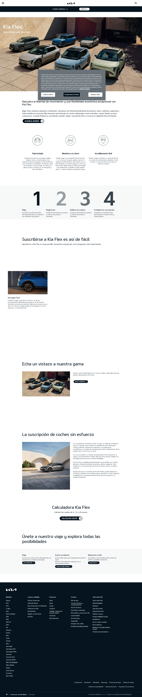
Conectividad (75, 615)
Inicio (51, 600)
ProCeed (9, 673)
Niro (7, 635)
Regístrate (93, 562)
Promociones (75, 618)
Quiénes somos (98, 614)
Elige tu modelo (80, 381)
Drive (51, 603)
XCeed (8, 641)
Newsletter (87, 682)
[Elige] (33, 199)
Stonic (8, 633)
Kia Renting (31, 611)
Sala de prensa (98, 608)
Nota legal (104, 682)
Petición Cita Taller (77, 624)
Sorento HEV (10, 657)
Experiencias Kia (98, 611)
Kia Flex (30, 616)
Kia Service (74, 600)
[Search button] (136, 3)
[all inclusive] (37, 139)
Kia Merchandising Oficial (79, 626)
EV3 (7, 606)
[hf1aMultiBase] (57, 199)
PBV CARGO (10, 665)
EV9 (7, 625)
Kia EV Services (76, 607)
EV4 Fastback (10, 614)
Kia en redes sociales (100, 622)
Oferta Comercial (33, 600)
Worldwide (96, 682)
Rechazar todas (95, 94)
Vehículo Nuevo (33, 603)
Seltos (8, 668)
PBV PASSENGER (11, 662)
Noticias (95, 606)
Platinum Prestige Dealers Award (101, 628)
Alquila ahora (32, 121)
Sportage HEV (10, 649)
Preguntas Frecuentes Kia (126, 686)
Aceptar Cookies (48, 94)
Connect (52, 608)
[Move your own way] (70, 139)
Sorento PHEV (11, 660)
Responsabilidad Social (100, 616)
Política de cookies (128, 682)
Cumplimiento (78, 682)
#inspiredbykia (97, 603)
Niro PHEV (9, 676)
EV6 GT (8, 622)
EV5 (7, 619)
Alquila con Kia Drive (34, 614)
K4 (7, 627)
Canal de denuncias (111, 686)
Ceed (7, 638)
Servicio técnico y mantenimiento (77, 604)
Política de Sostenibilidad (96, 686)
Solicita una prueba (63, 566)
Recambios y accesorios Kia (80, 613)
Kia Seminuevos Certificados (37, 606)
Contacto (52, 615)
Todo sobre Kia (98, 600)
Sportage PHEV (11, 652)
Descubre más (28, 562)
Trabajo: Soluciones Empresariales (55, 612)
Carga (51, 606)
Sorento (8, 654)
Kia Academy (97, 625)
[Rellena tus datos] (81, 199)
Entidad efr (96, 619)
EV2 (7, 603)
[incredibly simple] (103, 139)
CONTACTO (83, 9)
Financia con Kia (33, 608)
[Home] (6, 694)
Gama (8, 600)
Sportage (9, 646)
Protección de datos (115, 682)
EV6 (7, 616)
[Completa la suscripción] (105, 199)
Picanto (8, 630)
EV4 (7, 611)
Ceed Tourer (10, 670)
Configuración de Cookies (71, 94)
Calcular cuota (69, 518)
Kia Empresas (54, 618)
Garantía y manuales (78, 610)
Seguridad (74, 621)
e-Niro (8, 608)
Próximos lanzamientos (100, 632)
